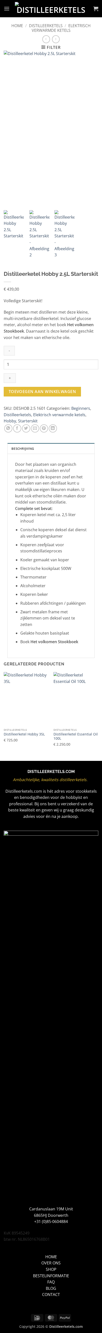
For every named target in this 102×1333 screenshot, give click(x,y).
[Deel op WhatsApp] (8, 428)
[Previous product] (56, 39)
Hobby (10, 421)
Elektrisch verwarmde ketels (61, 28)
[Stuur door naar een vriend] (35, 428)
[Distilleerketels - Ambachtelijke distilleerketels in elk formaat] (51, 8)
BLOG (51, 1288)
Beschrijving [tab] (22, 448)
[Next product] (46, 39)
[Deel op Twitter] (26, 428)
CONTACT (51, 1294)
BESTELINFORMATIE (51, 1275)
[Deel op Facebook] (17, 428)
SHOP (51, 1269)
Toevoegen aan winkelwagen (42, 391)
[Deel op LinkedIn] (53, 428)
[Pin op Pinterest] (44, 428)
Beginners (80, 408)
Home (17, 25)
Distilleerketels (46, 25)
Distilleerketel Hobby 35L (24, 734)
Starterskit (28, 421)
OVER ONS (51, 1263)
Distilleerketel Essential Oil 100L (75, 736)
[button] (7, 8)
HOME (51, 1256)
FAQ (51, 1282)
